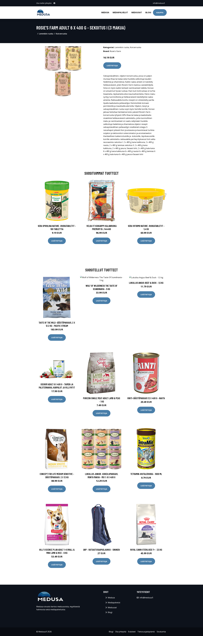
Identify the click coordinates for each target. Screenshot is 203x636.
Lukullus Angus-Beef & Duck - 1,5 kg (146, 282)
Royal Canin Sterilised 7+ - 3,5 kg (146, 549)
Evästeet (132, 631)
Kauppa (159, 12)
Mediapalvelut (120, 12)
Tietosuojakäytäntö (146, 631)
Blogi (148, 12)
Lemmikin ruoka (46, 33)
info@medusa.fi (159, 3)
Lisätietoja (112, 65)
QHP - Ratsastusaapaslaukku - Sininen (101, 549)
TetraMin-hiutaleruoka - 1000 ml (146, 473)
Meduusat (136, 12)
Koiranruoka (61, 33)
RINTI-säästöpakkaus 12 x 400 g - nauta (146, 398)
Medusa (105, 12)
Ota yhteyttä (120, 631)
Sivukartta (161, 631)
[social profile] (54, 3)
